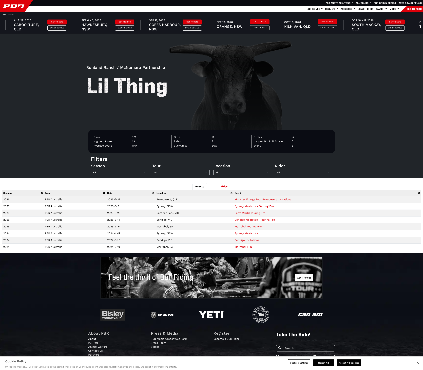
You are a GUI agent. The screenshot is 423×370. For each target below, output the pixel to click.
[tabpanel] (211, 25)
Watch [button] (380, 9)
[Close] (417, 362)
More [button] (393, 9)
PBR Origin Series (385, 3)
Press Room (158, 342)
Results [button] (330, 9)
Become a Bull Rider (226, 338)
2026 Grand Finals (410, 3)
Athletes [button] (347, 9)
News (361, 9)
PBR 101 (93, 342)
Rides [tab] (224, 186)
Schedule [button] (314, 9)
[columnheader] (23, 193)
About (92, 338)
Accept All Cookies (349, 362)
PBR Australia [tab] (8, 15)
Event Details (57, 28)
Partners (93, 354)
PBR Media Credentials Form (169, 338)
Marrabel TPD (243, 246)
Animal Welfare (98, 346)
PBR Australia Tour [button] (338, 3)
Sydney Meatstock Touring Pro (254, 206)
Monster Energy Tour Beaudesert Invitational (263, 199)
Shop (370, 9)
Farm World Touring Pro (250, 213)
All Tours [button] (362, 3)
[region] (211, 363)
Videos (155, 346)
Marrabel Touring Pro (248, 226)
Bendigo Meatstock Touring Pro (255, 219)
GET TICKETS (414, 9)
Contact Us (95, 350)
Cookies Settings (299, 362)
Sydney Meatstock (246, 233)
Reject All (323, 362)
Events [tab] (199, 186)
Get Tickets (57, 22)
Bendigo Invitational (247, 240)
